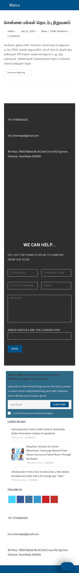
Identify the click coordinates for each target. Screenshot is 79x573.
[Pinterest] (45, 499)
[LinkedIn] (37, 499)
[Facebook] (20, 499)
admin (11, 31)
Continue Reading (19, 72)
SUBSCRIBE (59, 404)
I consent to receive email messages (32, 413)
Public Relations (59, 31)
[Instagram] (29, 499)
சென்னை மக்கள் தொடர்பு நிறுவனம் (37, 22)
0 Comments (30, 437)
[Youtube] (54, 499)
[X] (12, 499)
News (44, 31)
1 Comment (14, 36)
